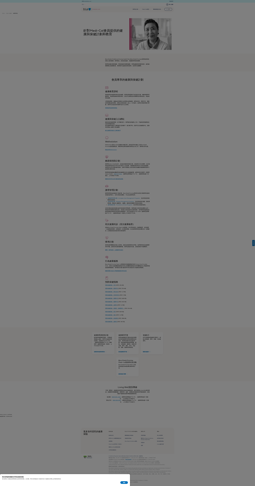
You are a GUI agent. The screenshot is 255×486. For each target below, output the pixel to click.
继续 (124, 482)
